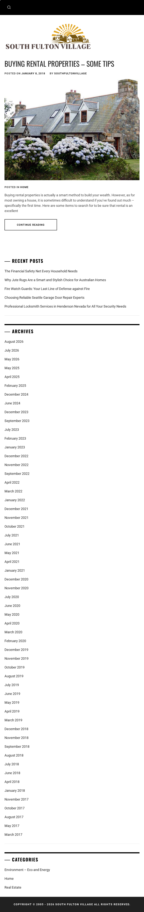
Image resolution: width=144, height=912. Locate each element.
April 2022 (12, 482)
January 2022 (14, 500)
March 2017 (13, 835)
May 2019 (11, 702)
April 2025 (12, 377)
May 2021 (11, 553)
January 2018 (14, 790)
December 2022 (16, 456)
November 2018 (16, 738)
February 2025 (15, 386)
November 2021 (16, 518)
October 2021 (14, 526)
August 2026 (13, 342)
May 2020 (11, 614)
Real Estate (12, 887)
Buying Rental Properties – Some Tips (59, 63)
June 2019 (12, 694)
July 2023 (11, 430)
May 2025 (11, 368)
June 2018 (12, 773)
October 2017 (14, 808)
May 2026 (11, 359)
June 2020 (12, 606)
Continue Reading (31, 224)
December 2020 (16, 579)
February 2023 (15, 438)
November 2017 (16, 799)
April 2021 (12, 562)
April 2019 (12, 711)
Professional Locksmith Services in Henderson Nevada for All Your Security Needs (65, 306)
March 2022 (13, 491)
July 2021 (11, 535)
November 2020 (16, 588)
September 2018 (16, 746)
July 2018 (11, 764)
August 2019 (13, 676)
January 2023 (14, 447)
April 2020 (12, 623)
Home (24, 187)
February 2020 (15, 641)
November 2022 (16, 465)
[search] (9, 7)
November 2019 (16, 658)
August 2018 (13, 755)
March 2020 (13, 632)
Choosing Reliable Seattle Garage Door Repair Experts (44, 298)
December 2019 (16, 650)
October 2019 (14, 667)
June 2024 (12, 403)
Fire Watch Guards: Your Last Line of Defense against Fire (47, 289)
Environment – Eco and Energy (27, 870)
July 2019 (11, 685)
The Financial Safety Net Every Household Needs (40, 271)
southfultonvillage (70, 73)
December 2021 (16, 509)
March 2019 (13, 720)
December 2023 (16, 412)
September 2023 (16, 421)
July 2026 (11, 350)
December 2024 (16, 394)
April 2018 (12, 782)
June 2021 (12, 544)
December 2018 (16, 729)
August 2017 (13, 817)
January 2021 (14, 570)
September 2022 (16, 474)
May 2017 (11, 826)
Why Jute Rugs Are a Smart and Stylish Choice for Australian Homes (55, 280)
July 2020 (11, 597)
